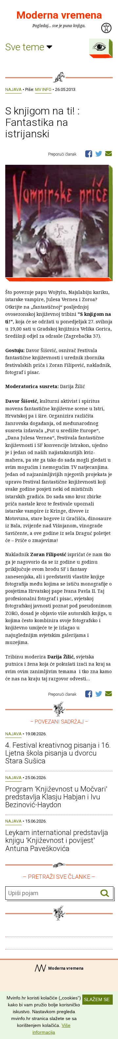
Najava (13, 89)
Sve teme (26, 47)
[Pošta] (108, 153)
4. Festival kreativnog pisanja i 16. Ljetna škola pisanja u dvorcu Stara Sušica (58, 753)
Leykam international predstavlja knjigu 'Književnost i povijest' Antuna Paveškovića (56, 840)
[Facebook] (88, 153)
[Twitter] (98, 153)
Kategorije (99, 47)
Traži (104, 893)
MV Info (43, 89)
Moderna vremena (59, 15)
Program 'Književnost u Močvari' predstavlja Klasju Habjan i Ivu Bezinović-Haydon (56, 797)
